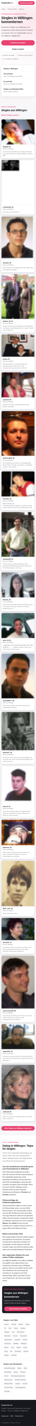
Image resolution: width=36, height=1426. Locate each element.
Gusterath (13, 1355)
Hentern (6, 1347)
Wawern (21, 1324)
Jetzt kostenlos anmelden (18, 1309)
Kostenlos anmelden (26, 3)
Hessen (6, 1376)
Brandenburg (7, 1372)
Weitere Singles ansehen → (10, 115)
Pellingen (6, 1332)
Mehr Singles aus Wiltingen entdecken (18, 1128)
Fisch (12, 1347)
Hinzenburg (18, 1351)
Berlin (25, 1368)
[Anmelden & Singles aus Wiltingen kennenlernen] (18, 132)
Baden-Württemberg (9, 1368)
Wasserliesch (20, 1332)
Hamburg (22, 1372)
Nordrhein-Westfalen (20, 1379)
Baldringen (23, 1343)
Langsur (6, 1355)
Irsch (13, 1332)
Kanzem (6, 1324)
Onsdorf (25, 1339)
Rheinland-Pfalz (12, 9)
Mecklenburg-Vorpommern (18, 1376)
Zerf (11, 1351)
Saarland (17, 1383)
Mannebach (7, 1336)
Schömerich (7, 1343)
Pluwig (25, 1347)
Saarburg (22, 1328)
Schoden (13, 1324)
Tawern (16, 1328)
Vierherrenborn (8, 1339)
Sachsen (25, 1383)
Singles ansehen (18, 49)
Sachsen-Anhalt (8, 1387)
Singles (3, 9)
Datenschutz (19, 1416)
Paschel (15, 1336)
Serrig (5, 1351)
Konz (10, 1328)
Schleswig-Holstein (20, 1387)
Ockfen (27, 1324)
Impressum (4, 1416)
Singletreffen (7, 3)
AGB (11, 1416)
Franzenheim (23, 1336)
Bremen (16, 1372)
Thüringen (7, 1391)
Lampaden (17, 1339)
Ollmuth (19, 1347)
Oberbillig (15, 1343)
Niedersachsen (8, 1379)
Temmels (25, 1351)
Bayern (19, 1368)
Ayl (5, 1328)
